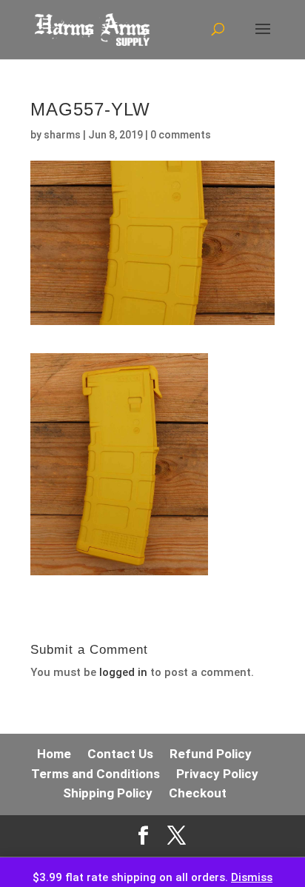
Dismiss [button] (251, 877)
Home (54, 753)
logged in (123, 672)
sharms (62, 135)
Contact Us (120, 753)
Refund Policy (211, 753)
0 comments (180, 135)
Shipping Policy (107, 793)
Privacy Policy (217, 773)
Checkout (198, 793)
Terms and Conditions (95, 773)
